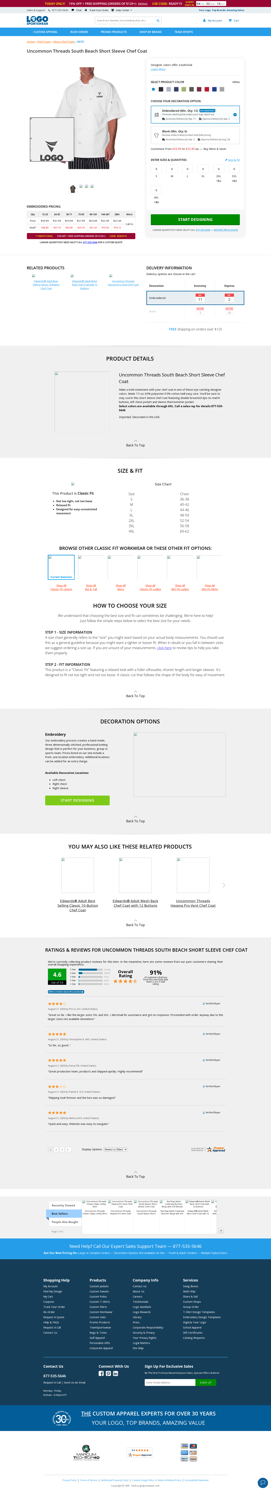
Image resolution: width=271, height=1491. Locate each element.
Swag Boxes (190, 1286)
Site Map (138, 1348)
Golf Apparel (97, 1338)
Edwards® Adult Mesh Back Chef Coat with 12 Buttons (84, 284)
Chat (78, 10)
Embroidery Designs (202, 1317)
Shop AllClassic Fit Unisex (61, 587)
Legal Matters (141, 1343)
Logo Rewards (142, 1312)
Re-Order (49, 1312)
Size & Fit (234, 160)
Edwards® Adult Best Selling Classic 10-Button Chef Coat (46, 284)
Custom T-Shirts (100, 1301)
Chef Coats (44, 41)
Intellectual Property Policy (114, 1480)
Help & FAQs (51, 1322)
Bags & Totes (98, 1332)
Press (136, 1322)
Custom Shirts (98, 1307)
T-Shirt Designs (199, 1312)
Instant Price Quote (226, 230)
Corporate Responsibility (148, 1327)
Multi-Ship (189, 1291)
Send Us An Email (74, 1382)
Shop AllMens (121, 587)
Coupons (48, 1301)
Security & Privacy (144, 1332)
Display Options (92, 1149)
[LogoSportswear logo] (37, 24)
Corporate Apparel (101, 1348)
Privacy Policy (69, 1480)
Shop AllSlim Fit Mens (209, 587)
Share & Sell (190, 1296)
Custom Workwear (101, 1312)
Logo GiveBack (142, 1307)
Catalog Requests (194, 1338)
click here (164, 647)
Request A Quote (53, 1317)
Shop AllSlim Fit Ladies (180, 587)
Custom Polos (98, 1296)
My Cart (48, 1296)
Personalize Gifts (100, 1343)
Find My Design (52, 1291)
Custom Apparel (45, 32)
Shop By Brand (151, 32)
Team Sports (184, 32)
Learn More (158, 69)
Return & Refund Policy (169, 1480)
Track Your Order (99, 10)
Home (31, 41)
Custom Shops (192, 1301)
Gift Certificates (192, 1332)
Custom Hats (98, 1317)
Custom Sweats (99, 1291)
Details (142, 3)
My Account (50, 1286)
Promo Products (114, 32)
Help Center (122, 10)
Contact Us (50, 1332)
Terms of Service (88, 1480)
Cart (233, 20)
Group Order (191, 1307)
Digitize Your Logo (194, 1322)
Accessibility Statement (197, 1480)
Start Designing (195, 219)
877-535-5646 (60, 10)
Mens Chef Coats (64, 41)
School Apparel (192, 1327)
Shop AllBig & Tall (91, 587)
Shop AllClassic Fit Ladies (150, 587)
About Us (138, 1291)
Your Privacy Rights (145, 1338)
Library (137, 1317)
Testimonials (140, 1301)
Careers (137, 1296)
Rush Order (79, 32)
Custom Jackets (99, 1286)
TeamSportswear (100, 1327)
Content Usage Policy (143, 1480)
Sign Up (206, 1382)
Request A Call (52, 1327)
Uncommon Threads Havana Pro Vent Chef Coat (123, 282)
